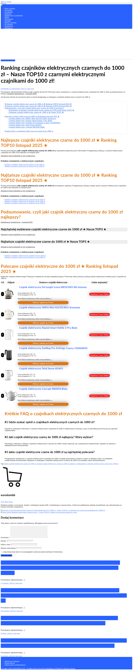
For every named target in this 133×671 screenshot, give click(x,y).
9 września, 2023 (7, 656)
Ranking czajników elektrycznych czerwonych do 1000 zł (25, 199)
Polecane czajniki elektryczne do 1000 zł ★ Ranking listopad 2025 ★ (32, 116)
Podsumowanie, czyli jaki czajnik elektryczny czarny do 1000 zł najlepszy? (34, 108)
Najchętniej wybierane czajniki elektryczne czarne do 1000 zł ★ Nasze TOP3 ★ (41, 110)
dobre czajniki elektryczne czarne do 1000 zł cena (21, 464)
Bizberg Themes (69, 668)
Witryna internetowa (8, 548)
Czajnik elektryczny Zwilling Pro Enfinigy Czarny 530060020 (34, 123)
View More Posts (7, 502)
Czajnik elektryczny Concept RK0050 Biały (27, 127)
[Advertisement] (66, 44)
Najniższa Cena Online (99, 294)
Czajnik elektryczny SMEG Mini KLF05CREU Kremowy (32, 118)
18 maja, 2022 (6, 633)
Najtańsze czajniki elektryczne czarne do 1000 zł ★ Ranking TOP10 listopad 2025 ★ (38, 106)
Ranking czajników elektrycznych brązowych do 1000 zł (24, 166)
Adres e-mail (6, 544)
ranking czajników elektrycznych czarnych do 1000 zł (99, 464)
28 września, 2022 (7, 611)
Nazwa (4, 541)
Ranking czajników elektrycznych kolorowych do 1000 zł (25, 257)
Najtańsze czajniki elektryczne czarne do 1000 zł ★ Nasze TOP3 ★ (36, 112)
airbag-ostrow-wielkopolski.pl (15, 665)
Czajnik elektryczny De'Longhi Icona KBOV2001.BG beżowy (53, 287)
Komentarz (5, 537)
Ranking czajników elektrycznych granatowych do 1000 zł (25, 255)
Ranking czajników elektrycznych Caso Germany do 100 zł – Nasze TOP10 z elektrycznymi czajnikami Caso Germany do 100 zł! (64, 595)
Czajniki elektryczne (8, 60)
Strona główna (10, 663)
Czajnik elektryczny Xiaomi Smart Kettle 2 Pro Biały (30, 121)
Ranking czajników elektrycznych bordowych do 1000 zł (24, 164)
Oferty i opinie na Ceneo (43, 302)
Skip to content (6, 1)
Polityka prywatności (12, 661)
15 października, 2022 (17, 89)
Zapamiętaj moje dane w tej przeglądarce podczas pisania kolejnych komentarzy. (33, 552)
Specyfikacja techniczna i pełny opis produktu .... (35, 298)
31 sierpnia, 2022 (7, 583)
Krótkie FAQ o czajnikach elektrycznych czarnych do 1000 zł (29, 131)
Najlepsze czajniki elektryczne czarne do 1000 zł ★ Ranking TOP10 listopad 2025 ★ (38, 104)
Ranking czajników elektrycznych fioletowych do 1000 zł (25, 201)
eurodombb (5, 89)
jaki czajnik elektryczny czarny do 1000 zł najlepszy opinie (60, 464)
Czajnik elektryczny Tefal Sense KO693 (25, 125)
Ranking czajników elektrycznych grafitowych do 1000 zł (25, 203)
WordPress (50, 668)
